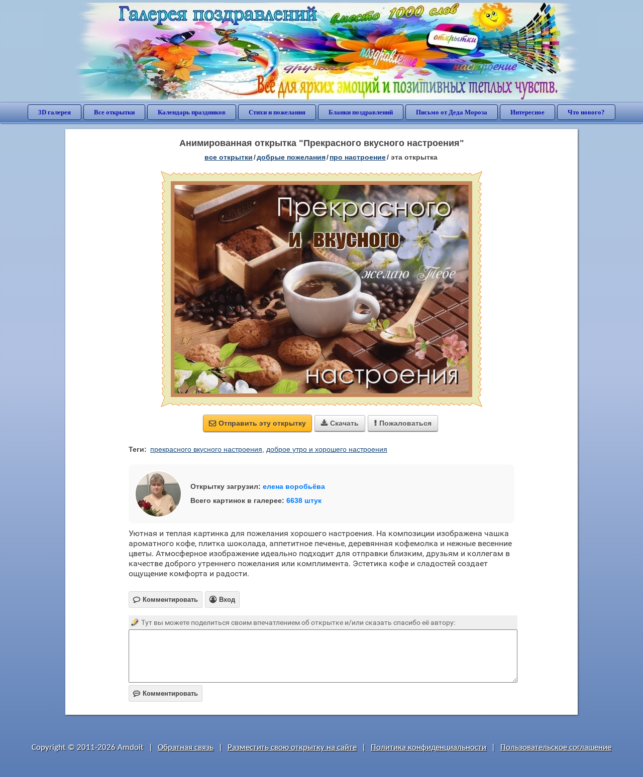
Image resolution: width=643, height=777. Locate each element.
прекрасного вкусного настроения (206, 449)
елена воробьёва (294, 486)
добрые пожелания (291, 157)
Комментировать (165, 693)
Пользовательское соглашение (555, 747)
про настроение (358, 157)
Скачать (340, 423)
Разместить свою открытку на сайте (292, 747)
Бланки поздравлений (361, 112)
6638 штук (304, 500)
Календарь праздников (192, 112)
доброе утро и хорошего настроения (326, 449)
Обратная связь (185, 747)
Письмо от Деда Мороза (451, 112)
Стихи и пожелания (277, 112)
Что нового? (586, 112)
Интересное (527, 112)
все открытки (228, 157)
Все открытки (114, 112)
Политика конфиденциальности (428, 747)
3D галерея (54, 112)
